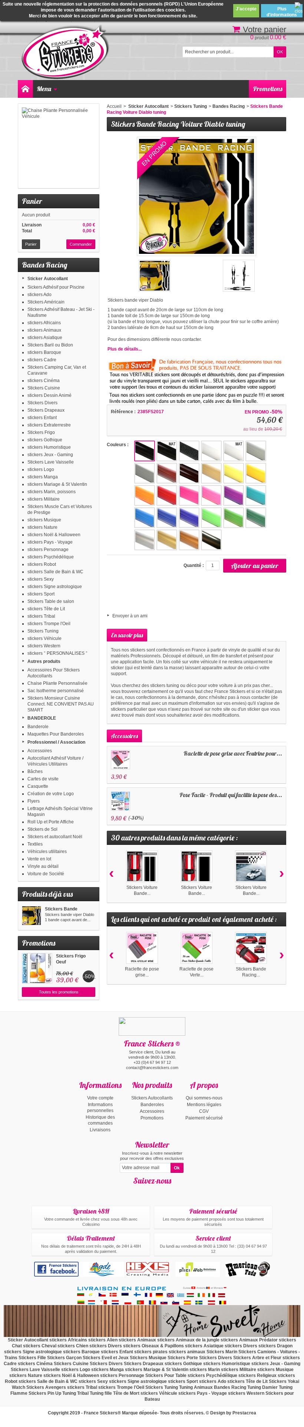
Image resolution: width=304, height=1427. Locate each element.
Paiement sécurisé (204, 1118)
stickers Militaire (43, 499)
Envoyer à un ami (130, 615)
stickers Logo (40, 469)
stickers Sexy (40, 579)
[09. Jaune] (256, 473)
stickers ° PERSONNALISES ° (57, 653)
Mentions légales (204, 1104)
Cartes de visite (43, 778)
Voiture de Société (45, 873)
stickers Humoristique (49, 447)
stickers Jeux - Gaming (50, 454)
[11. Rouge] (167, 495)
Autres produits (43, 661)
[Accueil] (25, 89)
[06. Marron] (189, 473)
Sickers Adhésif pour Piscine (56, 287)
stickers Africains (44, 322)
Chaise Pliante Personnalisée (57, 683)
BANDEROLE (41, 718)
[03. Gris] (256, 451)
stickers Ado (39, 294)
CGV (204, 1111)
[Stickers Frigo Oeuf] (37, 968)
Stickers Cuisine (43, 388)
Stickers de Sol (42, 829)
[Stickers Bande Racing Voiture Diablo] (155, 276)
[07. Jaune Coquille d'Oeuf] (211, 473)
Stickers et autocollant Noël (54, 836)
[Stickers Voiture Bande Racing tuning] (196, 866)
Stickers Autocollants (152, 1098)
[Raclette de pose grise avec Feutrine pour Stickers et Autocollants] (120, 759)
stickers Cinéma (43, 380)
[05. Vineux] (167, 473)
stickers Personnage (48, 549)
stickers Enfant (42, 417)
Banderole (38, 726)
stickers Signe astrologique (54, 586)
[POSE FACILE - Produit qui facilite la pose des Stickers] (120, 801)
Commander (81, 244)
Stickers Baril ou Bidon (50, 345)
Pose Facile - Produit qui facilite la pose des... (230, 795)
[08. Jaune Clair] (233, 473)
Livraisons (100, 1129)
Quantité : (194, 565)
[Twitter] (158, 1192)
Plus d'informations (282, 11)
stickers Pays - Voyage (50, 542)
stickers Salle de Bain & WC (55, 571)
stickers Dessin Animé (49, 395)
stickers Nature (42, 527)
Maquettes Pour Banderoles (55, 734)
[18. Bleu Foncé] (189, 517)
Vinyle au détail (43, 866)
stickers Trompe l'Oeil (48, 623)
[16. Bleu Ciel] (144, 517)
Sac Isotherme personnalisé (55, 690)
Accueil (114, 106)
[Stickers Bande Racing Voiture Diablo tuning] (31, 915)
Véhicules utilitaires (47, 851)
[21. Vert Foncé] (256, 517)
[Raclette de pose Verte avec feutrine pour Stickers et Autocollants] (196, 948)
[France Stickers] (66, 52)
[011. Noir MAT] (167, 451)
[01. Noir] (144, 451)
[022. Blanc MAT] (233, 451)
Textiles (35, 844)
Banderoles (152, 1104)
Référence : (123, 411)
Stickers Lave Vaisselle (50, 462)
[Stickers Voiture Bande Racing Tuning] (142, 866)
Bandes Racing (228, 106)
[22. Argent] (144, 540)
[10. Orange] (144, 495)
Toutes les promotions (59, 992)
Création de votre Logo (50, 793)
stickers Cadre (41, 359)
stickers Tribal (41, 616)
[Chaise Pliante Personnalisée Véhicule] (58, 146)
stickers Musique (44, 519)
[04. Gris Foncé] (144, 473)
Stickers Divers (42, 402)
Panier (32, 201)
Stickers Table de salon (50, 601)
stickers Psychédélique (50, 557)
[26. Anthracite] (211, 540)
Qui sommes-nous (204, 1098)
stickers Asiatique (44, 337)
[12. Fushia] (189, 495)
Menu (44, 88)
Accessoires (39, 750)
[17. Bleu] (167, 517)
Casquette (37, 786)
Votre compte (100, 1098)
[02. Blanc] (211, 451)
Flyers (33, 801)
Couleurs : (118, 444)
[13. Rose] (211, 495)
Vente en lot (39, 859)
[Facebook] (146, 1192)
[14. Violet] (233, 495)
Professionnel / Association (56, 742)
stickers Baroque (44, 352)
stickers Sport (40, 594)
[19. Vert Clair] (211, 517)
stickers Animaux (44, 330)
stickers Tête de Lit (46, 608)
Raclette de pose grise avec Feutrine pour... (233, 753)
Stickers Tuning (43, 631)
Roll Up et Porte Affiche (50, 821)
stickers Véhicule (44, 638)
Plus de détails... (125, 349)
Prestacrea (244, 1413)
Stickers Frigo (41, 432)
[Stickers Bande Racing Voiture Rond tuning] (251, 948)
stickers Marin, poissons (51, 491)
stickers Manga (42, 476)
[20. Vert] (233, 517)
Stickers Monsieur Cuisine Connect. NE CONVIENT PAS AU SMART (60, 704)
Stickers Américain (46, 302)
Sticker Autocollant (47, 278)
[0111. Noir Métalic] (189, 451)
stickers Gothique (44, 439)
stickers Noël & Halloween (53, 534)
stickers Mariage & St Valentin (57, 484)
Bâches (35, 771)
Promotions (267, 88)
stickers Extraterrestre (49, 425)
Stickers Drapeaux (46, 410)
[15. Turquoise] (256, 495)
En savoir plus (127, 635)
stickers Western (43, 645)
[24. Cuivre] (189, 540)
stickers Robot (41, 564)
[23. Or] (167, 540)
